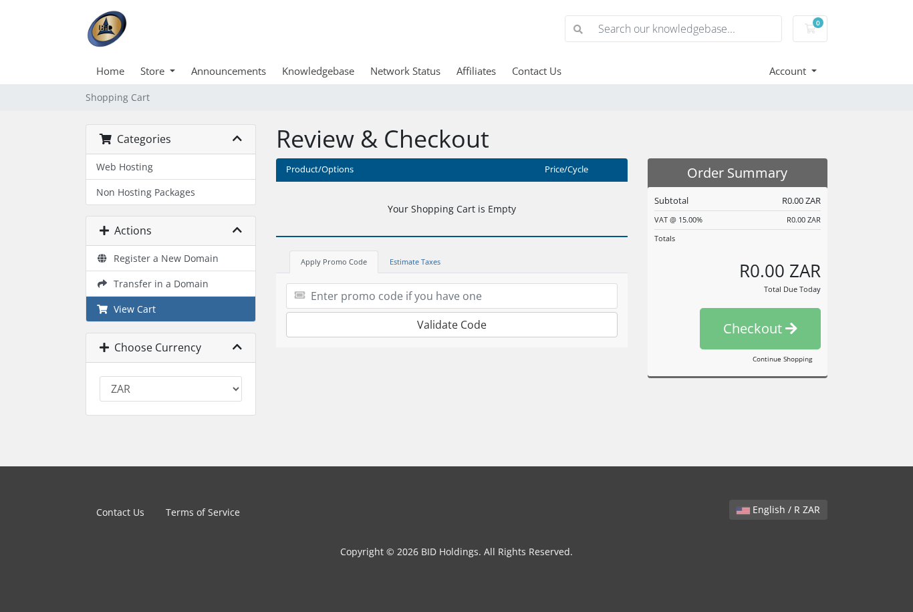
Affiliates (476, 71)
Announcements (228, 71)
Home (110, 71)
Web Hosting (124, 166)
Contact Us (536, 71)
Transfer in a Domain (158, 283)
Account (789, 71)
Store (153, 71)
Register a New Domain (163, 258)
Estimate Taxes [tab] (415, 262)
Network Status (405, 71)
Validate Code (452, 324)
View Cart (132, 309)
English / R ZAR (785, 509)
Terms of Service (203, 512)
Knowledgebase (318, 71)
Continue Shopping (782, 358)
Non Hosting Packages (145, 192)
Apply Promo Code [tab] (334, 262)
